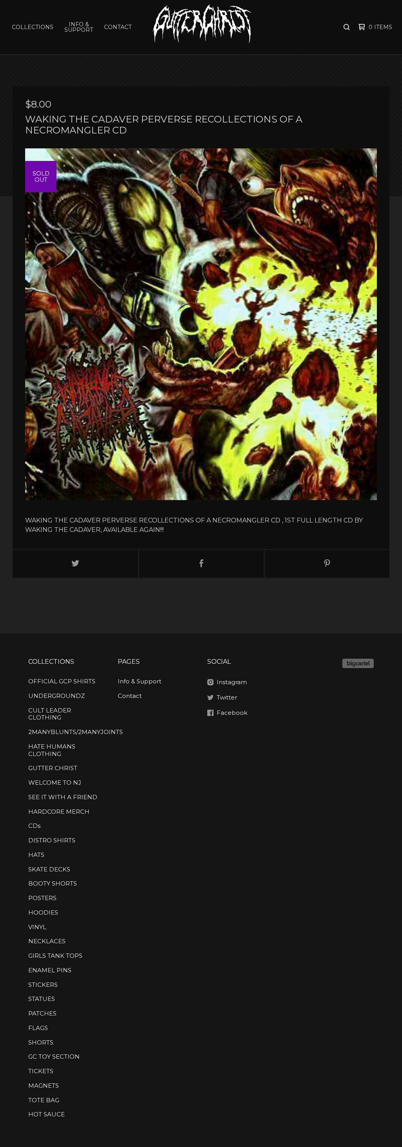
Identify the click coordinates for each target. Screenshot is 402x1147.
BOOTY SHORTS (52, 883)
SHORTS (40, 1042)
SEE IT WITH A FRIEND (62, 797)
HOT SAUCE (46, 1114)
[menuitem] (32, 27)
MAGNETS (43, 1085)
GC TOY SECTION (54, 1056)
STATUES (41, 999)
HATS (36, 854)
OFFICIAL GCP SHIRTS (61, 681)
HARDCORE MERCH (59, 811)
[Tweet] (75, 564)
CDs (34, 825)
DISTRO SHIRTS (51, 840)
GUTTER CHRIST (52, 768)
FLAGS (38, 1028)
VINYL (37, 927)
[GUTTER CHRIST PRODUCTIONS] (202, 27)
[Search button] (346, 27)
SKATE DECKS (49, 869)
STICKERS (43, 984)
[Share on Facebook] (201, 564)
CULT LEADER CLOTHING (49, 714)
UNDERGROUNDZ (56, 696)
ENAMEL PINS (49, 970)
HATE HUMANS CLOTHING (51, 750)
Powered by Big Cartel (358, 663)
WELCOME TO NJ (54, 782)
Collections (32, 27)
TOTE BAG (43, 1100)
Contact (118, 27)
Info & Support (78, 27)
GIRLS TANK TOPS (55, 955)
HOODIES (43, 912)
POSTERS (42, 898)
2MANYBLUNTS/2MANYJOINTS (64, 732)
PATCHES (42, 1013)
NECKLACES (47, 941)
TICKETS (40, 1071)
